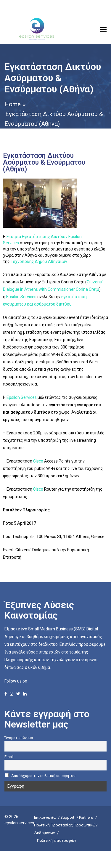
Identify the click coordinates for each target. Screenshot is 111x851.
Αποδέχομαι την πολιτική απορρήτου (43, 775)
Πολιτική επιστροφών (56, 840)
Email (9, 756)
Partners (86, 817)
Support (67, 817)
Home (12, 104)
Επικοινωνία (45, 817)
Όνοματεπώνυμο (18, 738)
